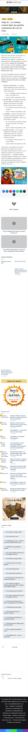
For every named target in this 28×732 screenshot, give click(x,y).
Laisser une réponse (14, 381)
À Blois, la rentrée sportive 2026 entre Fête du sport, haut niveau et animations (18, 424)
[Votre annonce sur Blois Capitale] (14, 175)
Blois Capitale (6, 34)
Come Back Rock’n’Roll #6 (15, 591)
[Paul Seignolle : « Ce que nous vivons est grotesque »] (5, 432)
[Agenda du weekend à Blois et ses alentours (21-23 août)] (5, 490)
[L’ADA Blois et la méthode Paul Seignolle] (5, 438)
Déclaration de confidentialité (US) (14, 710)
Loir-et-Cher (10, 57)
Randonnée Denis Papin (14, 607)
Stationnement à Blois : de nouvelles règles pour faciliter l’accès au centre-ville (18, 453)
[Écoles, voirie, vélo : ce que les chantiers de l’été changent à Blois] (5, 461)
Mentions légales (7, 715)
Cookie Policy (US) (19, 717)
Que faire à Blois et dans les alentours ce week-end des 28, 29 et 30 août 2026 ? (18, 417)
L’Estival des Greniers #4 (15, 573)
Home (6, 706)
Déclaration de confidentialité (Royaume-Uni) (14, 713)
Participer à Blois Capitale (19, 720)
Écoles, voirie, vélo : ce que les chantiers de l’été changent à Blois (18, 460)
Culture (4, 19)
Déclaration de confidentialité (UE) (14, 708)
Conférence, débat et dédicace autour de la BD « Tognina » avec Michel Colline (14, 585)
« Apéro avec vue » (13, 536)
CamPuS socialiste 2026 (14, 532)
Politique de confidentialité (16, 706)
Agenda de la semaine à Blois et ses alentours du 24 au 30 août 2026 (18, 468)
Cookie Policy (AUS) (9, 717)
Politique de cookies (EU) (18, 715)
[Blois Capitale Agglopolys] (13, 2)
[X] (15, 212)
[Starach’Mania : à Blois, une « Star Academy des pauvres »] (5, 484)
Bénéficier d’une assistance (14, 722)
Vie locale (10, 19)
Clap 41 (13, 59)
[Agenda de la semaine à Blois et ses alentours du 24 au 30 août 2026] (5, 468)
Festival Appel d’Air (13, 569)
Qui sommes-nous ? (7, 720)
